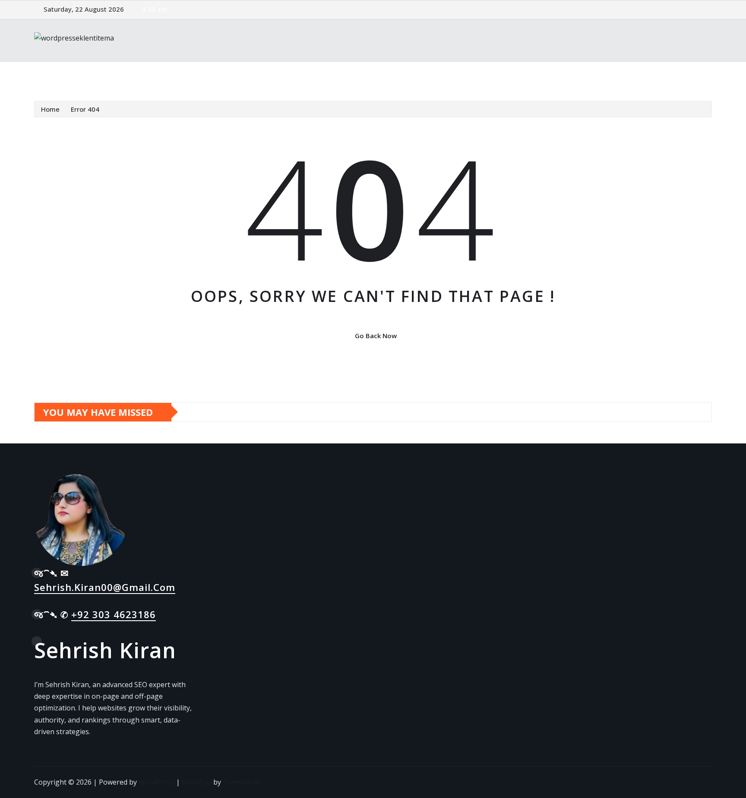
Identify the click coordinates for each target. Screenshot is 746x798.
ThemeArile (241, 782)
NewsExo (197, 782)
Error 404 (85, 109)
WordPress (156, 782)
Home (55, 74)
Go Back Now (376, 335)
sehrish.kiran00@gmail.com (104, 587)
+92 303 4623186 (113, 614)
